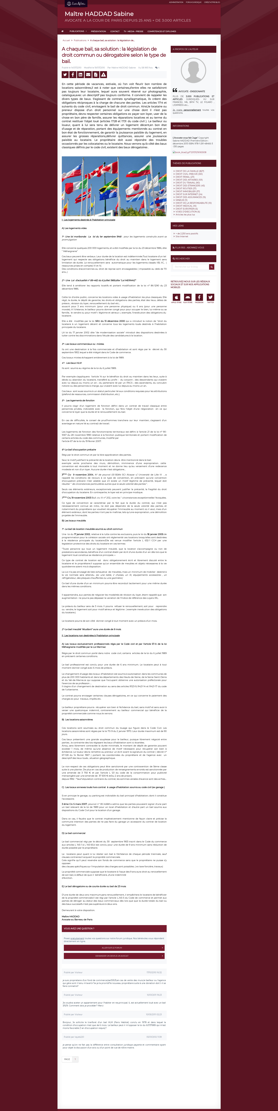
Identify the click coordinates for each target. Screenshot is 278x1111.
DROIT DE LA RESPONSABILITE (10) (194, 203)
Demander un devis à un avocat (111, 956)
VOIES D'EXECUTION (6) (188, 211)
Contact (114, 31)
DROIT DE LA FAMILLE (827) (190, 171)
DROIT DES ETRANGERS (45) (190, 185)
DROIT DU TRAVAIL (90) (188, 182)
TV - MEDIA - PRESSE (133, 31)
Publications (77, 31)
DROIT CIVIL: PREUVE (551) (189, 174)
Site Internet (182, 236)
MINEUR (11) (182, 200)
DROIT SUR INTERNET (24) (189, 194)
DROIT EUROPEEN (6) (187, 209)
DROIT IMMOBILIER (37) (188, 191)
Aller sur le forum (112, 948)
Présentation (98, 31)
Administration (176, 2)
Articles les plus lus (185, 214)
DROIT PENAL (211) (185, 177)
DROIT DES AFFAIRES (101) (189, 180)
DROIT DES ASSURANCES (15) (191, 197)
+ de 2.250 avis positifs (187, 233)
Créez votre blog (212, 2)
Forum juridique (193, 2)
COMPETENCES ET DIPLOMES (162, 31)
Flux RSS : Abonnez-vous (189, 247)
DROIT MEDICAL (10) (186, 206)
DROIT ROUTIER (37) (186, 188)
